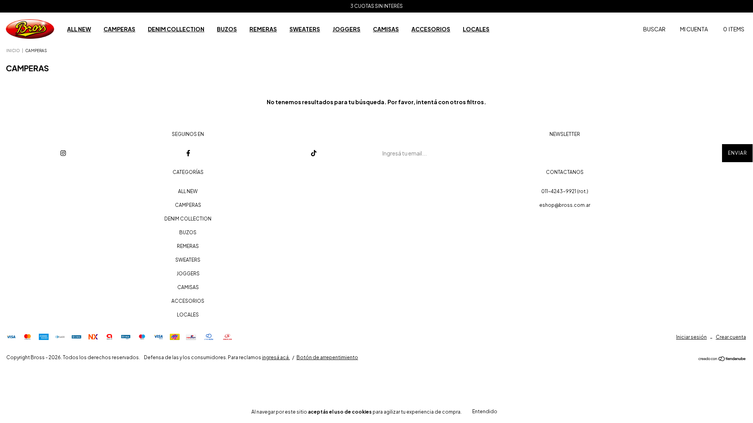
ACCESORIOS (430, 29)
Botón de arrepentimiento (327, 357)
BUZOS (227, 29)
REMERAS (263, 29)
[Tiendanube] (722, 359)
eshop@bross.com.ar (564, 205)
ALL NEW (79, 29)
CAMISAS (386, 29)
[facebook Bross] (188, 153)
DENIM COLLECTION (176, 29)
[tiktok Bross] (313, 153)
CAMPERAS (119, 29)
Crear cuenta (731, 337)
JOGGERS (346, 29)
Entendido (484, 411)
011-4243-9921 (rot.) (564, 191)
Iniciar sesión (691, 337)
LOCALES (476, 29)
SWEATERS (304, 29)
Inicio (13, 50)
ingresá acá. (276, 357)
